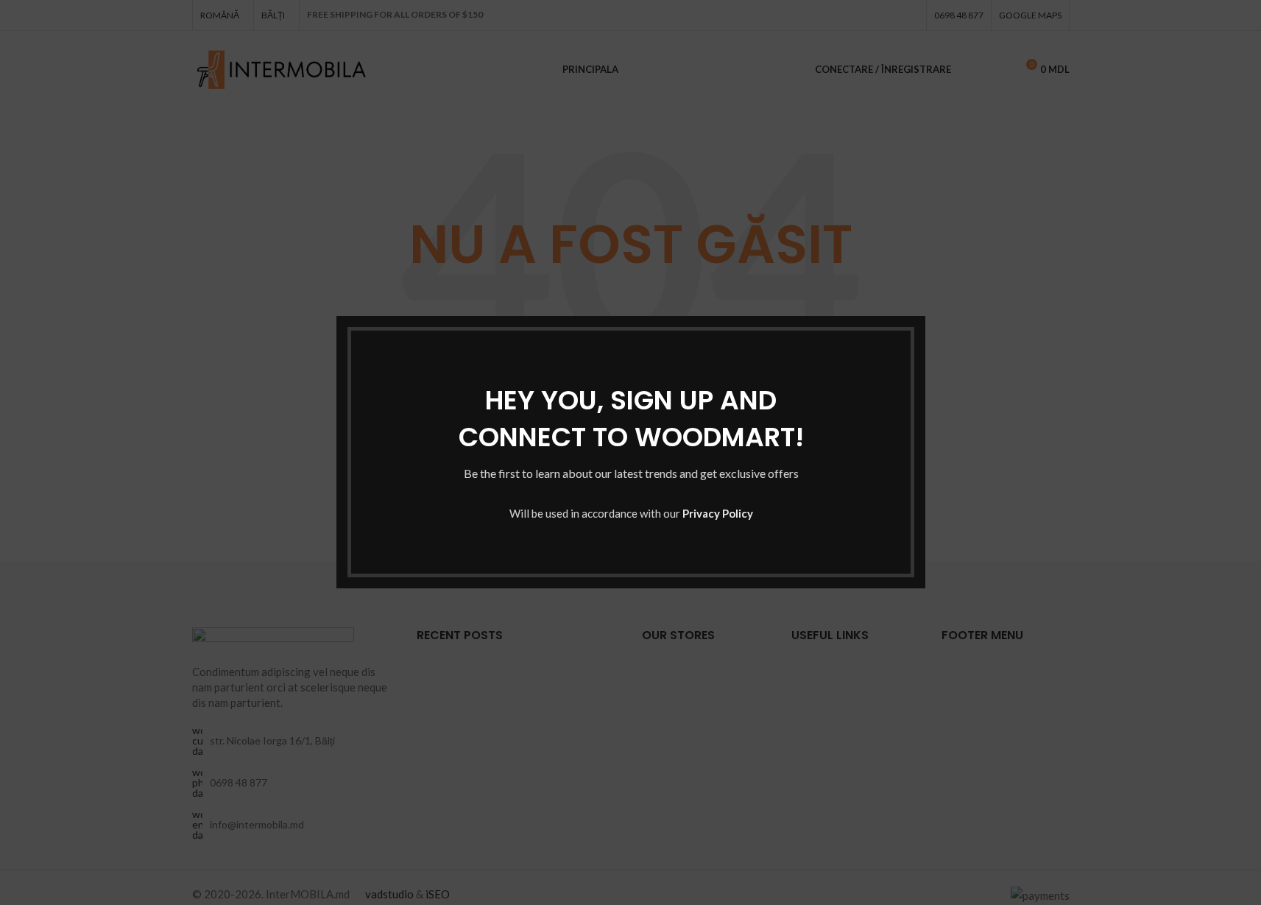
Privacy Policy (717, 514)
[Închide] (918, 297)
